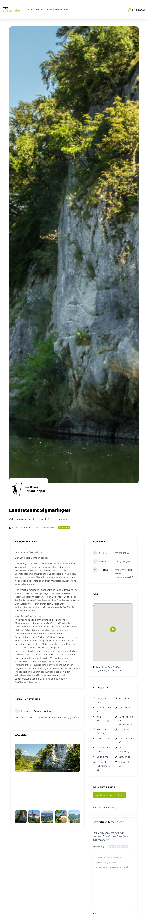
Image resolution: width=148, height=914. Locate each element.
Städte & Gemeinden (22, 527)
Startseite (35, 9)
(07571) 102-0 (122, 553)
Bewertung (99, 846)
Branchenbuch (57, 9)
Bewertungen (48, 528)
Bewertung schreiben (111, 795)
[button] (113, 629)
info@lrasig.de (122, 561)
